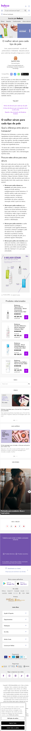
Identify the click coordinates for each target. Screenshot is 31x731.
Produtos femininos (10, 554)
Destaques (7, 626)
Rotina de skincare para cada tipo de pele (15, 105)
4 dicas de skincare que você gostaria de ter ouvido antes (15, 108)
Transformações (17, 21)
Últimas (2, 21)
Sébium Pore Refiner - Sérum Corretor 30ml (21, 362)
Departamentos (8, 619)
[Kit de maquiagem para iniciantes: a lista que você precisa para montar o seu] (15, 436)
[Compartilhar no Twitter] (15, 74)
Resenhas (8, 21)
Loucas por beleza (9, 645)
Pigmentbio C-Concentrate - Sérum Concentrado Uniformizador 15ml (20, 309)
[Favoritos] (29, 6)
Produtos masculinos (23, 554)
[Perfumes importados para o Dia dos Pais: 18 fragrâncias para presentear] (15, 400)
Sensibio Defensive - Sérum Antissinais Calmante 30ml (20, 326)
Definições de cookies (12, 718)
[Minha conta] (25, 6)
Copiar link (25, 74)
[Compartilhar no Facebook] (11, 74)
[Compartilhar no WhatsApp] (18, 74)
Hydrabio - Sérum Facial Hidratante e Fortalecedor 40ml (20, 345)
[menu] (2, 10)
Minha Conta (7, 639)
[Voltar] (1, 491)
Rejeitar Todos (12, 723)
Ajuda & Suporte (8, 613)
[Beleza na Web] (5, 6)
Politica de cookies (14, 715)
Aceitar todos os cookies (13, 728)
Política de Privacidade (16, 563)
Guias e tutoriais (27, 21)
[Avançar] (29, 491)
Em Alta (6, 632)
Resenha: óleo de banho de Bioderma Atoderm (15, 113)
